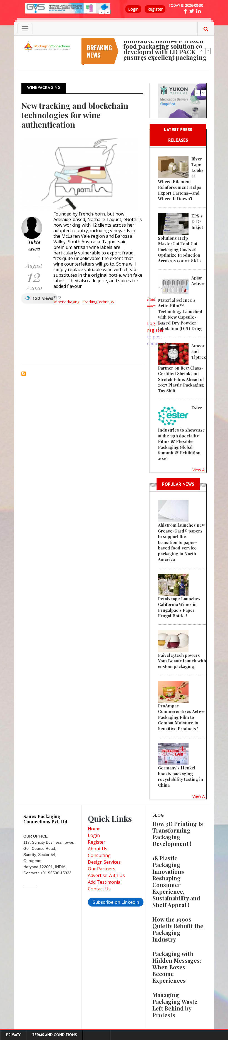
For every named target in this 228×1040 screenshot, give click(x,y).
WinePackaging (66, 301)
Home (94, 829)
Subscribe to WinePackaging (23, 374)
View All (199, 469)
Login (133, 9)
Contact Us (99, 889)
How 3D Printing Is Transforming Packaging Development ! (177, 833)
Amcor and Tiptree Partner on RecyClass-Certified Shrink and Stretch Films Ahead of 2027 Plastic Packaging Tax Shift (182, 368)
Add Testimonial (105, 882)
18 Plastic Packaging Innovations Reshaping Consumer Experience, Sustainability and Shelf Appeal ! (176, 881)
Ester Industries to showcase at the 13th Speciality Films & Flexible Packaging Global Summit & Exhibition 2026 (181, 433)
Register (155, 9)
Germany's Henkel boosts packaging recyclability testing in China (180, 776)
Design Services (104, 862)
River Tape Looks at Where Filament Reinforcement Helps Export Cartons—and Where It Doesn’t (181, 178)
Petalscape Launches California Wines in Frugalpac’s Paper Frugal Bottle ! (179, 607)
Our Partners (101, 869)
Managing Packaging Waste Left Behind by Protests (174, 1005)
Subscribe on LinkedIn (116, 902)
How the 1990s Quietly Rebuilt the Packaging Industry (177, 929)
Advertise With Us (106, 875)
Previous (101, 12)
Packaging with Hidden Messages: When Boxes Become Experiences (176, 967)
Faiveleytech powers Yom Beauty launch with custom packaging (182, 660)
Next (108, 12)
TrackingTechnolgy (98, 301)
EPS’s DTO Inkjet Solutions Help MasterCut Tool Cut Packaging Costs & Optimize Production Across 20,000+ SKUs (180, 238)
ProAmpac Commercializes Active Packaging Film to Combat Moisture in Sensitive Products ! (181, 717)
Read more (151, 305)
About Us (97, 849)
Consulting (99, 855)
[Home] (47, 46)
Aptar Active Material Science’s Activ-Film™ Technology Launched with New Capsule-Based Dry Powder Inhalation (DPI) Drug (181, 303)
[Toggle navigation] (25, 28)
